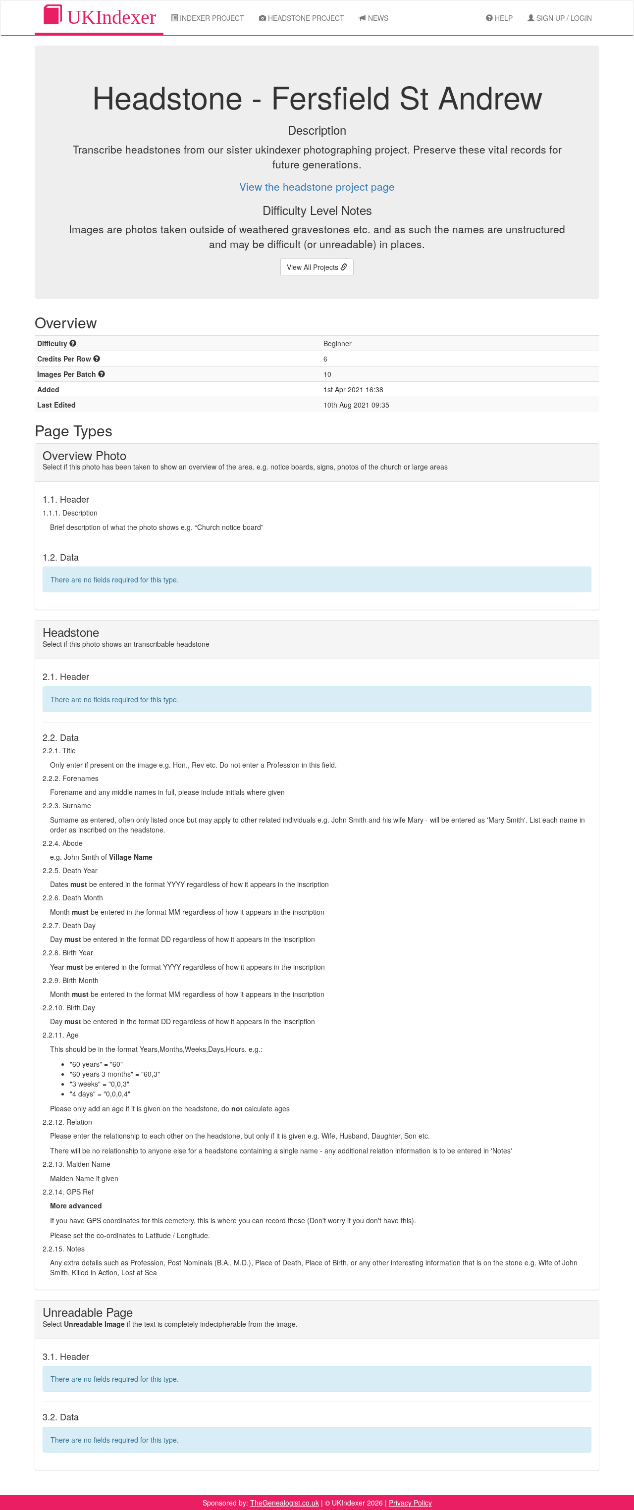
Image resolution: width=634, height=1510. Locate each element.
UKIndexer (109, 17)
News (377, 18)
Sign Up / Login (563, 18)
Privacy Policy (410, 1503)
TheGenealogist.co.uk (284, 1503)
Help (503, 18)
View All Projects (313, 267)
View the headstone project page (317, 186)
